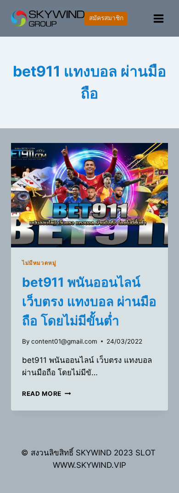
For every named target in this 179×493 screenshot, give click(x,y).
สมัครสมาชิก (106, 18)
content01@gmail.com (64, 341)
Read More (46, 393)
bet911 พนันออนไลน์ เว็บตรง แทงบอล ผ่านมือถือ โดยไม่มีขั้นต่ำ (89, 301)
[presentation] (89, 195)
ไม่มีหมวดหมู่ (39, 262)
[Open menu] (158, 18)
